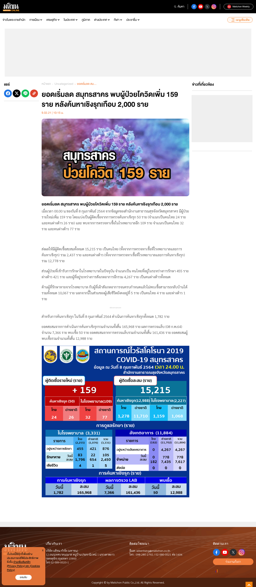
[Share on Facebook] (8, 93)
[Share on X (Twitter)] (17, 93)
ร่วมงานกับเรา (233, 561)
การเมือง (34, 19)
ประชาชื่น (131, 19)
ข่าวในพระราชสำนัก (14, 19)
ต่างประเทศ (100, 19)
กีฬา (116, 19)
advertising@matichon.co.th (153, 550)
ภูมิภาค (86, 19)
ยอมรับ (23, 577)
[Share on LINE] (25, 93)
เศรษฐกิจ (51, 19)
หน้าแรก (46, 83)
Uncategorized (64, 83)
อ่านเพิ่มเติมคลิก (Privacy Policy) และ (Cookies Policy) (23, 566)
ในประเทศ (69, 19)
